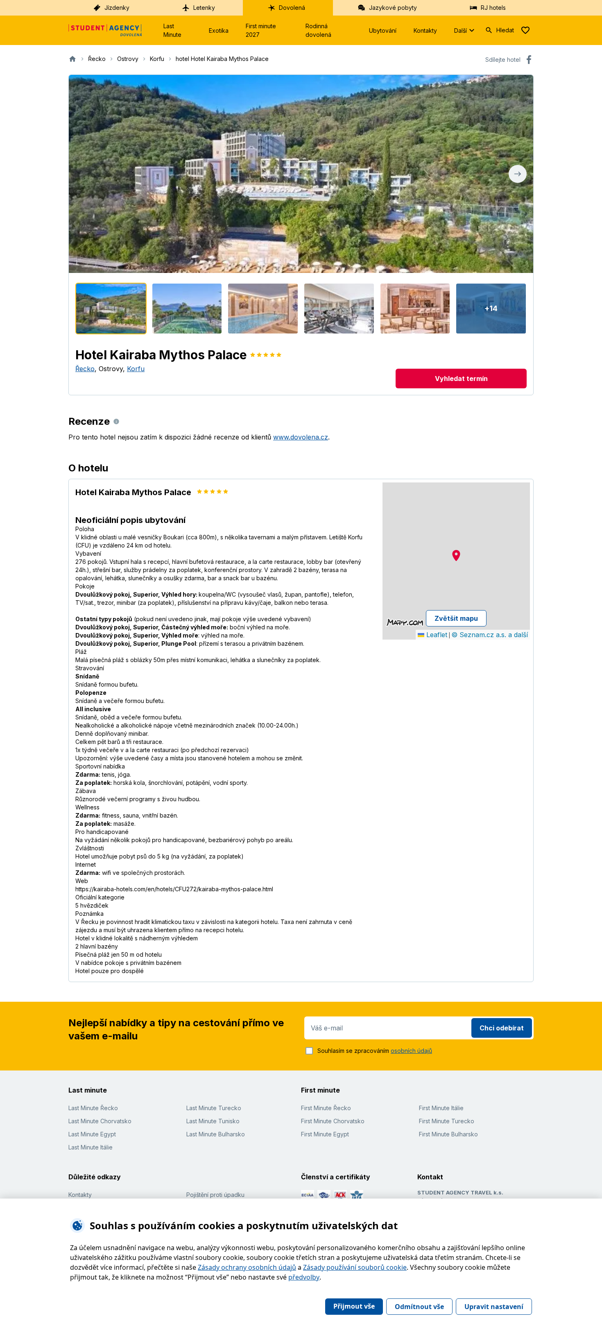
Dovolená (292, 7)
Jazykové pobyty (393, 7)
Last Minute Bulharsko (215, 1134)
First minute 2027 (261, 30)
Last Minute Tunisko (213, 1121)
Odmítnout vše (419, 1306)
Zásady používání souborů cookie (355, 1267)
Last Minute (172, 30)
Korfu (136, 369)
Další (460, 30)
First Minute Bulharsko (448, 1134)
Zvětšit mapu (456, 618)
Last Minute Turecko (213, 1107)
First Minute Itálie (441, 1107)
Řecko (85, 369)
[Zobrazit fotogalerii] (301, 174)
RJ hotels (493, 7)
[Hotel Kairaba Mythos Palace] (111, 308)
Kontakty (425, 30)
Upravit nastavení (493, 1306)
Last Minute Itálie (90, 1147)
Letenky (204, 7)
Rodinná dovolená (318, 30)
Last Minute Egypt (92, 1134)
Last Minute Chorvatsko (99, 1121)
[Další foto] (517, 174)
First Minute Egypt (325, 1134)
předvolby (303, 1277)
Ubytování (382, 30)
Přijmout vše (354, 1306)
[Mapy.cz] (405, 622)
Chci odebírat (502, 1028)
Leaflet (435, 635)
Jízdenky (116, 7)
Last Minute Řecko (93, 1107)
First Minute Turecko (446, 1121)
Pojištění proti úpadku (215, 1194)
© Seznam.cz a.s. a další (489, 635)
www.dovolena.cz (300, 437)
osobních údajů (411, 1050)
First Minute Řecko (326, 1107)
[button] (456, 555)
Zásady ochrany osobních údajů (247, 1267)
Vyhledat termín (461, 378)
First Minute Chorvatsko (332, 1121)
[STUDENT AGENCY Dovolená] (105, 30)
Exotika (219, 30)
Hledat (505, 30)
